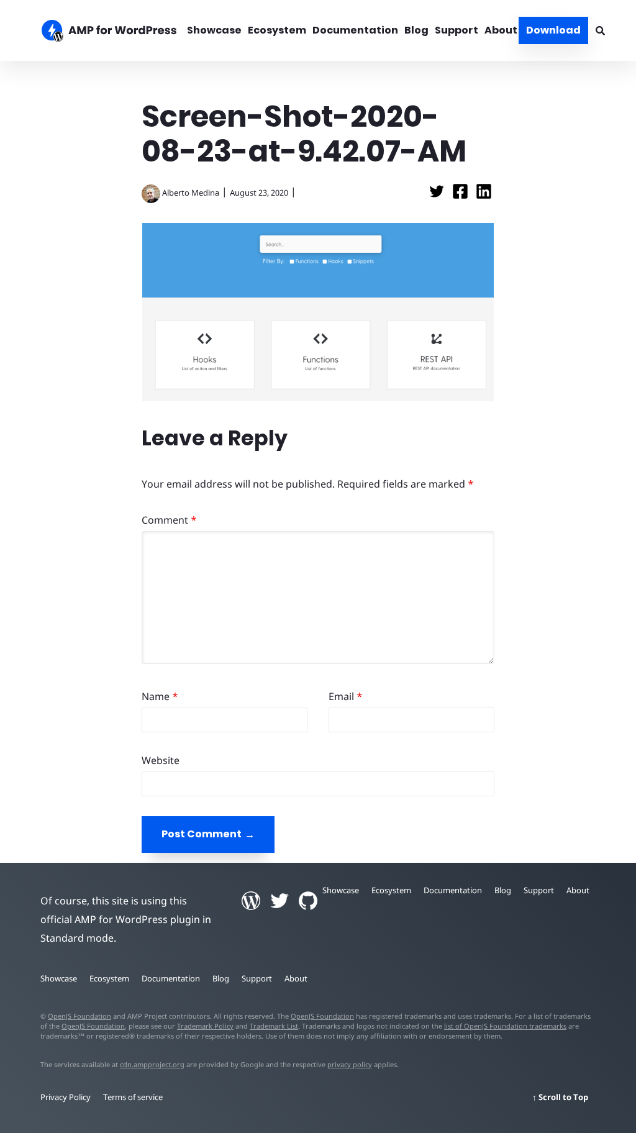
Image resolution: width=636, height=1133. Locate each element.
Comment (169, 520)
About (500, 30)
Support (456, 30)
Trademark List (274, 1026)
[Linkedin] (483, 195)
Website (160, 760)
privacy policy (349, 1064)
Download (553, 30)
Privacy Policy (65, 1097)
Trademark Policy (205, 1026)
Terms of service (133, 1097)
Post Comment (201, 834)
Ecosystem (277, 30)
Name (160, 696)
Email (346, 696)
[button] (318, 566)
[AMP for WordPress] (102, 32)
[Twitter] (438, 195)
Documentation (355, 30)
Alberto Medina (190, 192)
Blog (416, 30)
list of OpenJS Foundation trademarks (505, 1026)
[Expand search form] (600, 30)
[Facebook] (461, 195)
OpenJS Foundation (79, 1016)
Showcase (214, 30)
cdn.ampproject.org (152, 1064)
